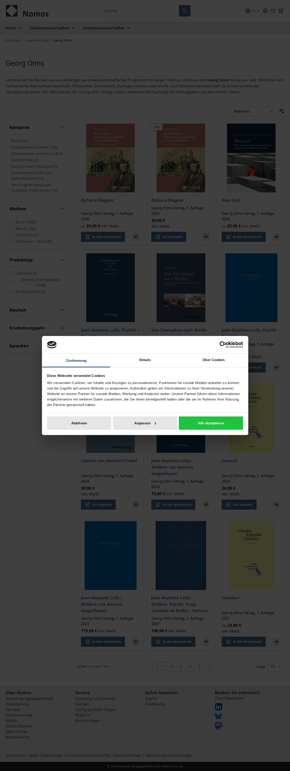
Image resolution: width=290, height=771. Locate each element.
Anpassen (142, 423)
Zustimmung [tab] (76, 360)
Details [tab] (145, 360)
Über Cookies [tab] (214, 360)
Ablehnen (79, 423)
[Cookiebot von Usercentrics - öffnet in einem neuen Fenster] (223, 344)
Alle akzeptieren (211, 423)
